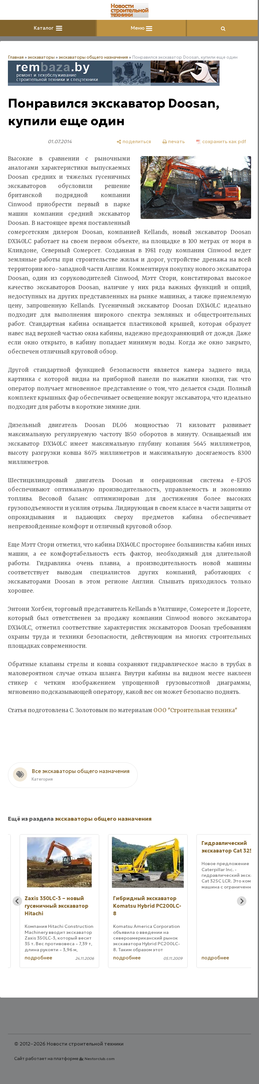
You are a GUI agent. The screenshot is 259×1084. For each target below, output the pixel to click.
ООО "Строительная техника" (195, 710)
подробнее (38, 958)
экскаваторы (41, 57)
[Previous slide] (17, 901)
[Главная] (129, 10)
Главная (16, 57)
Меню (138, 28)
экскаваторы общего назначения (93, 57)
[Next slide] (241, 901)
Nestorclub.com (100, 1058)
